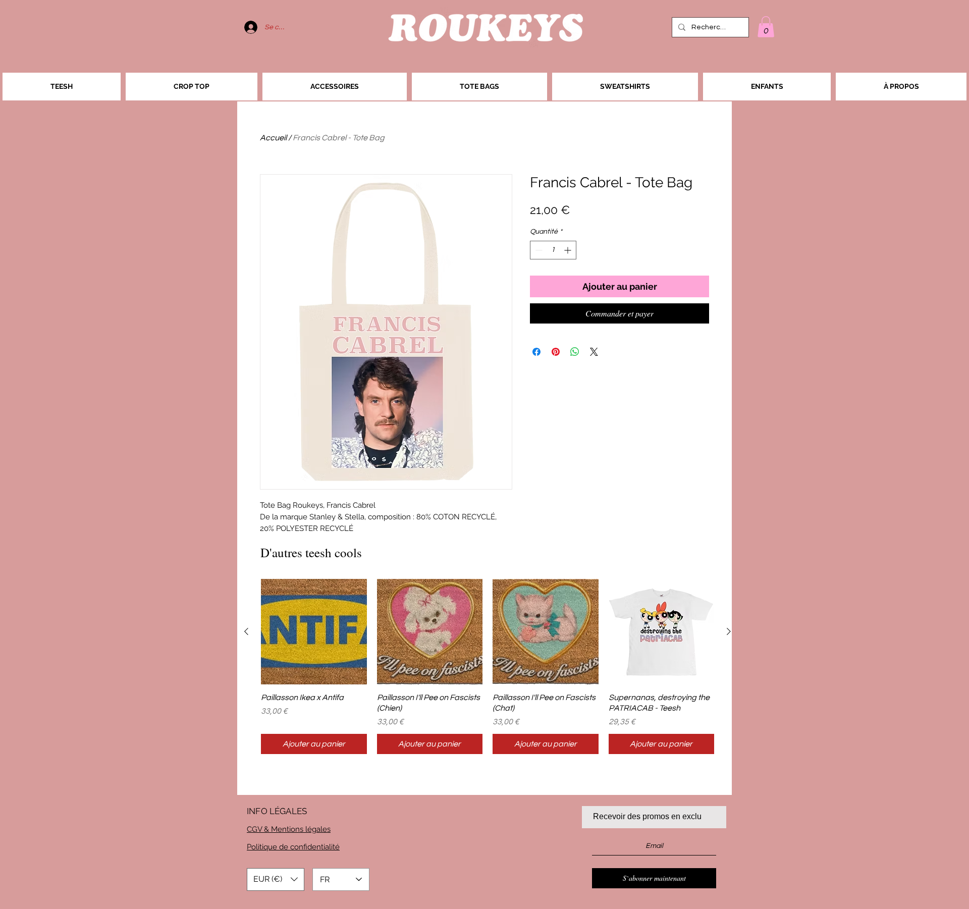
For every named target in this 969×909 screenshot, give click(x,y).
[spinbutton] (553, 250)
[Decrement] (537, 250)
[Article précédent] (246, 631)
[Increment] (568, 250)
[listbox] (275, 879)
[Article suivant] (729, 631)
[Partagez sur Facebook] (536, 352)
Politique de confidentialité (293, 846)
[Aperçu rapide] (314, 632)
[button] (766, 26)
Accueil (273, 138)
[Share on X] (594, 352)
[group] (487, 666)
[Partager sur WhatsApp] (575, 352)
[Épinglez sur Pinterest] (556, 352)
